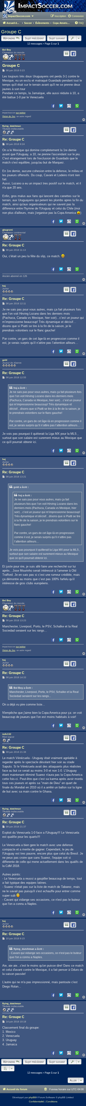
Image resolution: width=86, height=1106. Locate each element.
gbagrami (7, 230)
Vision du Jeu (8, 116)
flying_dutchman (11, 126)
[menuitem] (76, 16)
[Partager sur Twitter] (61, 105)
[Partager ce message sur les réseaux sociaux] (73, 53)
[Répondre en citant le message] (66, 53)
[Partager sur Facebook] (53, 105)
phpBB (32, 1097)
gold (4, 360)
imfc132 (6, 734)
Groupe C (11, 31)
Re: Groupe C (13, 139)
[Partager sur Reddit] (69, 105)
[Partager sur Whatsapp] (77, 105)
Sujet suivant (57, 38)
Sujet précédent (34, 38)
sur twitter (20, 113)
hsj (4, 286)
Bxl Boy (6, 49)
